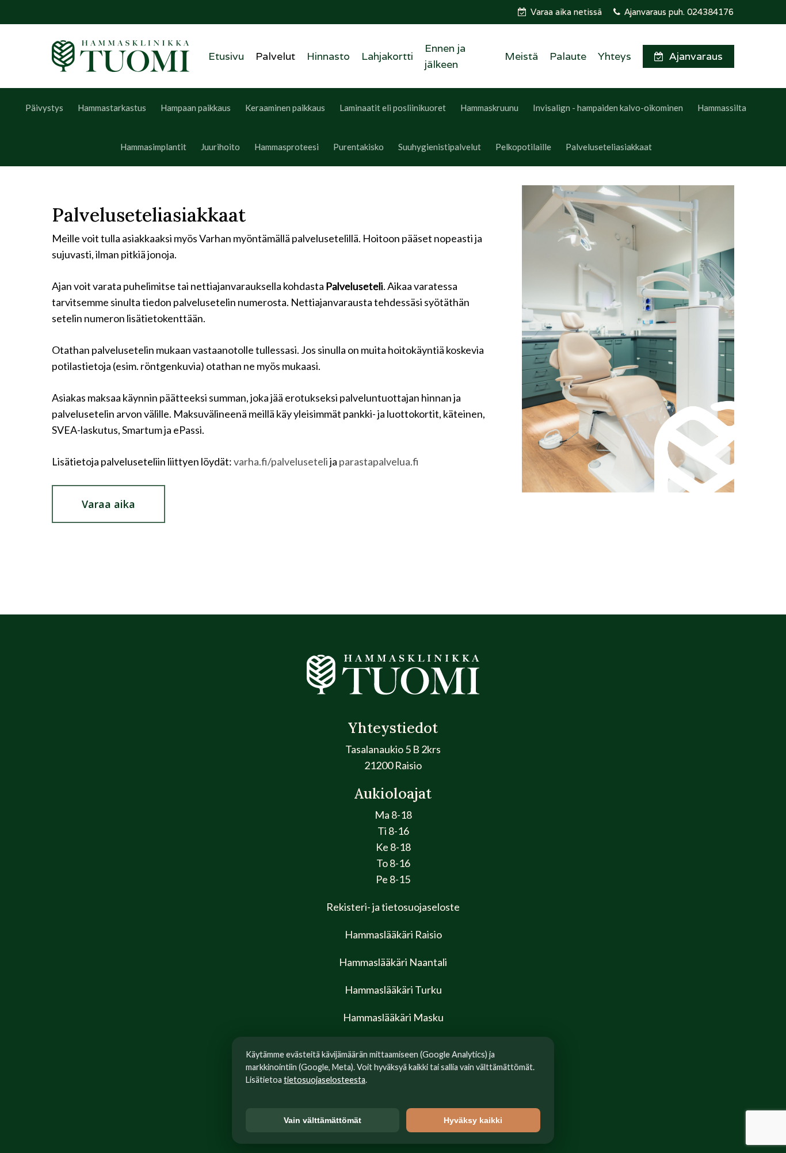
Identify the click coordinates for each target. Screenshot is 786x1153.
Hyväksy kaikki (473, 1120)
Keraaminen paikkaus (285, 107)
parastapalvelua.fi (379, 461)
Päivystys (44, 107)
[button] (108, 504)
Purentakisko (358, 147)
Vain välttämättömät (322, 1120)
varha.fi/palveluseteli (281, 461)
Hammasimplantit (153, 147)
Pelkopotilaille (523, 147)
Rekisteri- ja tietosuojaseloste (393, 906)
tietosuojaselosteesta (324, 1080)
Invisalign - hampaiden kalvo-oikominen (608, 107)
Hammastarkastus (112, 107)
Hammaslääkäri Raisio (393, 934)
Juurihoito (220, 147)
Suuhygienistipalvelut (439, 147)
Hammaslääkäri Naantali (393, 962)
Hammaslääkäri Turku (393, 989)
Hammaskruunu (489, 107)
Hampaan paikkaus (196, 107)
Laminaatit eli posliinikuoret (392, 107)
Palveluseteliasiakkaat (609, 147)
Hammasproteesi (286, 147)
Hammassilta (721, 107)
